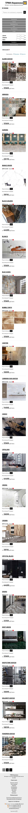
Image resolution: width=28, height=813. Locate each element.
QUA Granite (5, 62)
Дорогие (23, 54)
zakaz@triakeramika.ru (14, 808)
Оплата (14, 791)
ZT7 (16, 811)
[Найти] (24, 12)
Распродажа (14, 787)
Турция (10, 62)
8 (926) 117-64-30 (17, 805)
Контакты (14, 792)
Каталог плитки (14, 782)
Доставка (14, 790)
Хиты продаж (14, 784)
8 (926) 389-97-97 (19, 804)
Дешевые (16, 54)
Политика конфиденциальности (14, 797)
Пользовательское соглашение (14, 799)
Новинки (14, 785)
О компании (14, 788)
